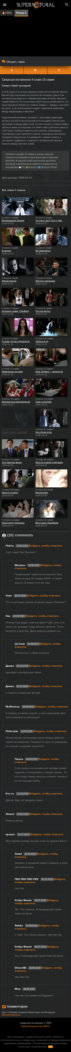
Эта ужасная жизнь (12, 462)
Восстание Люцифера (47, 523)
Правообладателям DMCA (35, 1026)
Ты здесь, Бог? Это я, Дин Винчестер (51, 220)
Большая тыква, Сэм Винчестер (17, 311)
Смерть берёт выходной (14, 432)
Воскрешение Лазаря (13, 220)
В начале (6, 251)
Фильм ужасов (9, 281)
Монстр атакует (10, 492)
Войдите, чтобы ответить (45, 545)
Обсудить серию (15, 61)
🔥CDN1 (7, 12)
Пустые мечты (43, 311)
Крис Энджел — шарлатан (49, 371)
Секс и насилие (44, 402)
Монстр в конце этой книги (49, 462)
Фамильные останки (12, 371)
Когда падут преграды (13, 523)
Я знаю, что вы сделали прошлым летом (17, 341)
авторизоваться (11, 1014)
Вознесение (42, 492)
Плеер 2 (21, 12)
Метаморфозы (43, 251)
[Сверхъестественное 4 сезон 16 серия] (59, 70)
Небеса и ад (42, 341)
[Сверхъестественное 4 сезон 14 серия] (11, 70)
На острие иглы (44, 432)
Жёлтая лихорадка (45, 281)
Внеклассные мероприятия (16, 402)
